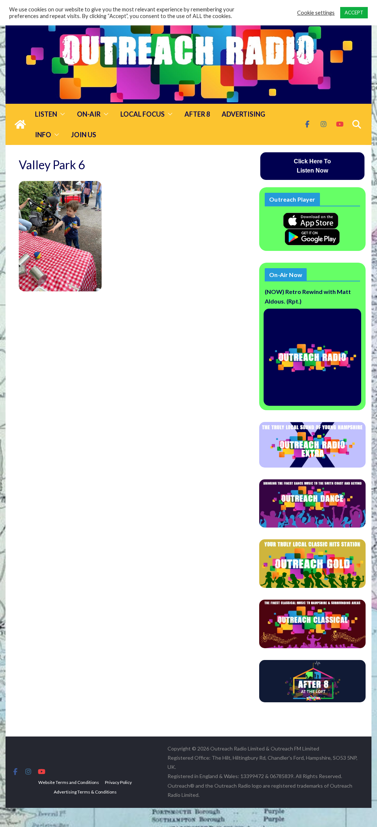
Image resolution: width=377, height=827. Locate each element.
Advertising (243, 114)
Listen (46, 114)
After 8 (197, 114)
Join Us (83, 135)
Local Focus (142, 114)
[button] (61, 114)
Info (43, 135)
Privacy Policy (118, 782)
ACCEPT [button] (354, 12)
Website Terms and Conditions (68, 782)
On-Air (89, 114)
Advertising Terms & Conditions (85, 792)
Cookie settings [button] (316, 13)
